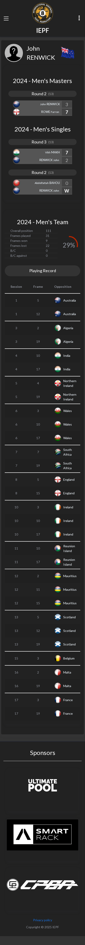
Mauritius (70, 576)
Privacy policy (42, 920)
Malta (67, 672)
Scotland (69, 617)
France (68, 700)
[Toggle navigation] (6, 18)
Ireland (68, 507)
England (69, 479)
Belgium (69, 658)
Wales (67, 411)
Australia (69, 300)
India (66, 355)
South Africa (67, 452)
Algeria (68, 328)
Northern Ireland (69, 383)
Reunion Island (69, 548)
